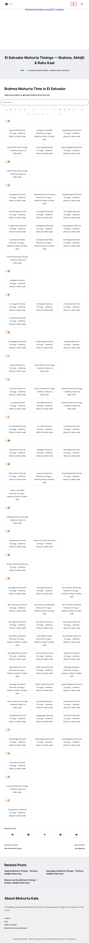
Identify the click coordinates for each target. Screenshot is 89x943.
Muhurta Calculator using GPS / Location (44, 9)
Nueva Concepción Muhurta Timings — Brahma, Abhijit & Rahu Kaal (44, 478)
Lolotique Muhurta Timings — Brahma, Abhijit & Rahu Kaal (71, 429)
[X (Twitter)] (29, 835)
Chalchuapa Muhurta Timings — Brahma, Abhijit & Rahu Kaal (17, 214)
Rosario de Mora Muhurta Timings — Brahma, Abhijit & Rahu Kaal (17, 567)
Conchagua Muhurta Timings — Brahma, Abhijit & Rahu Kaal (71, 243)
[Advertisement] (42, 31)
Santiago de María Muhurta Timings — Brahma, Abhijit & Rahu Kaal (72, 671)
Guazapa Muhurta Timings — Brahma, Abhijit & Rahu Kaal (71, 344)
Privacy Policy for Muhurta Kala (15, 928)
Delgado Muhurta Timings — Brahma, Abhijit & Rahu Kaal (17, 283)
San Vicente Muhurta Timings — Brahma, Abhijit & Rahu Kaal (44, 656)
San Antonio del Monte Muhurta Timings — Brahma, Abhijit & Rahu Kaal (72, 592)
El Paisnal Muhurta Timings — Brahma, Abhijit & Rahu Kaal (44, 307)
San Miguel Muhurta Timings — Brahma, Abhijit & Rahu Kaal (71, 625)
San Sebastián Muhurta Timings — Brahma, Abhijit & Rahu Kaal (17, 656)
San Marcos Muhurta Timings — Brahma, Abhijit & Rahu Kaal (17, 625)
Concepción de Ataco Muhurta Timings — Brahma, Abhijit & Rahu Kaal (44, 244)
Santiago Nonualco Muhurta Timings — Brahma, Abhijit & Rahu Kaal (17, 688)
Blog (6, 921)
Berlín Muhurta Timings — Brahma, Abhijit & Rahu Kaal (17, 174)
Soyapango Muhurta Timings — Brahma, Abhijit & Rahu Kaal (44, 718)
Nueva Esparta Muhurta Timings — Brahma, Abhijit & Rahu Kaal (72, 476)
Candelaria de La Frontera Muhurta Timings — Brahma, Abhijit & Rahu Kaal (44, 199)
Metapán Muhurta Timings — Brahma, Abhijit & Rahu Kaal (44, 453)
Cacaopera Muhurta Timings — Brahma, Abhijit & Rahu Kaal (17, 197)
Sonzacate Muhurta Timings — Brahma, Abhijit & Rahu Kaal (17, 718)
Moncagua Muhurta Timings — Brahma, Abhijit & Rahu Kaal (71, 453)
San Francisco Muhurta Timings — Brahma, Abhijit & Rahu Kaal (17, 608)
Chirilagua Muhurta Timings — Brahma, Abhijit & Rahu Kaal (71, 214)
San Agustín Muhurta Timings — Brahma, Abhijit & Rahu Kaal (17, 590)
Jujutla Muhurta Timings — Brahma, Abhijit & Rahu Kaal (71, 405)
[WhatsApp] (61, 835)
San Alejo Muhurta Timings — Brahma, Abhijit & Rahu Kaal (44, 590)
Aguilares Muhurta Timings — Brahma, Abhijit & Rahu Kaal (17, 133)
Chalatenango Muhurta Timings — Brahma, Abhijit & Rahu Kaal (71, 197)
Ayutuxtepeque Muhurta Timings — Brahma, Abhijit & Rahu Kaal (71, 150)
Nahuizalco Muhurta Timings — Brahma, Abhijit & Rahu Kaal (17, 476)
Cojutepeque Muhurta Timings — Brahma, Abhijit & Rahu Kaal (71, 229)
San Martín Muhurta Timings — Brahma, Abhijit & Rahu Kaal (44, 625)
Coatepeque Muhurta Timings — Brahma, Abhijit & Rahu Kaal (44, 229)
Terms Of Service (10, 925)
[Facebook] (13, 835)
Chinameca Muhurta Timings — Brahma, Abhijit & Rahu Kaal (44, 214)
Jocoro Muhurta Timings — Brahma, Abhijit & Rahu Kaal (44, 391)
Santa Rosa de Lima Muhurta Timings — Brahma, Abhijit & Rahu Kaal (17, 671)
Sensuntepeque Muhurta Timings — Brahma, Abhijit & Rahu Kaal (71, 687)
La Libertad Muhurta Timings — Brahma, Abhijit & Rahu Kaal (17, 429)
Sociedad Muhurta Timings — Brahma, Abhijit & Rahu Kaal (44, 704)
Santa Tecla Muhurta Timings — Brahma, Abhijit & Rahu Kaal (44, 670)
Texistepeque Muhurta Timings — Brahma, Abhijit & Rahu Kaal (44, 742)
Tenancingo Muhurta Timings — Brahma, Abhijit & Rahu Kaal (17, 742)
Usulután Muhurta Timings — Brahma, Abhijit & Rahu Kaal (17, 765)
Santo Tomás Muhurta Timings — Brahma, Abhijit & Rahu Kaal (44, 687)
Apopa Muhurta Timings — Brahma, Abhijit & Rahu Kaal (17, 150)
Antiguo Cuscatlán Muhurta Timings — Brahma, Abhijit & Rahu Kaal (44, 134)
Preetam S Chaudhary (67, 939)
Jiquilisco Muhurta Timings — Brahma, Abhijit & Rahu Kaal (17, 391)
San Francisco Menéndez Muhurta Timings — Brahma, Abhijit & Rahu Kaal (44, 609)
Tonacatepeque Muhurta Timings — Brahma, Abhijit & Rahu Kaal (71, 742)
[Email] (77, 835)
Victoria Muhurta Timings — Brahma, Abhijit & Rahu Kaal (17, 789)
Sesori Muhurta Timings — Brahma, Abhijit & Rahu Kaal (17, 704)
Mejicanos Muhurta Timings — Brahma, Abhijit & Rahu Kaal (17, 453)
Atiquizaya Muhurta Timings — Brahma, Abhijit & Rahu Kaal (44, 150)
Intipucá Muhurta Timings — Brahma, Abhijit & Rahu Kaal (17, 368)
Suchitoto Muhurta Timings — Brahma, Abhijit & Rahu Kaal (71, 718)
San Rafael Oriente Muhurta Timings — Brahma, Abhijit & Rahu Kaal (44, 640)
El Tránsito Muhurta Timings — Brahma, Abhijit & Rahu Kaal (17, 321)
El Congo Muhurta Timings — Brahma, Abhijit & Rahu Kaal (17, 307)
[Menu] (82, 4)
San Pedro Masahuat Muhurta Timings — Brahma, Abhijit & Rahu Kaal (17, 640)
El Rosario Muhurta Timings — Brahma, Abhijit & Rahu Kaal (71, 307)
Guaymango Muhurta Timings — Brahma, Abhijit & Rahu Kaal (44, 344)
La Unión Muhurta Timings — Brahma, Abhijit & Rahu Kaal (44, 429)
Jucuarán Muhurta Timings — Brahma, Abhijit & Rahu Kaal (44, 405)
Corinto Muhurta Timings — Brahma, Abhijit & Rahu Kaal (17, 260)
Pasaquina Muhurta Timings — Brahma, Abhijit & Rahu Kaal (17, 543)
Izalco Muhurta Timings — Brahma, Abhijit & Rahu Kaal (44, 368)
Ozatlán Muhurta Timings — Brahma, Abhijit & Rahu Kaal (17, 520)
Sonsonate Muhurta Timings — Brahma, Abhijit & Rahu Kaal (71, 704)
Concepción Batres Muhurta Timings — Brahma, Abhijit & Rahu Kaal (17, 244)
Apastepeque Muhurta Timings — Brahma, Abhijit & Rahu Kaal (71, 133)
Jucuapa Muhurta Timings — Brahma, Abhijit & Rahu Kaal (17, 405)
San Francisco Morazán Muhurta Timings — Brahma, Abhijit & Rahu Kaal (72, 609)
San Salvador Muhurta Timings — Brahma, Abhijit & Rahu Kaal (71, 639)
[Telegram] (44, 835)
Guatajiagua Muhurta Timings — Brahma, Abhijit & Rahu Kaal (17, 344)
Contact (7, 918)
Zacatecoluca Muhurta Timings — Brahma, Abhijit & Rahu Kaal (17, 812)
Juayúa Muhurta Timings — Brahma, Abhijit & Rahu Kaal (71, 391)
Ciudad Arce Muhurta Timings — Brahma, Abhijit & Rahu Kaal (17, 229)
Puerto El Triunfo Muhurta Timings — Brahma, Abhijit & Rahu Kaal (44, 543)
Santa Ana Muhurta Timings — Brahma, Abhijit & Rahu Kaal (71, 656)
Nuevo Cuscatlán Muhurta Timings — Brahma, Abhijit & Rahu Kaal (17, 495)
